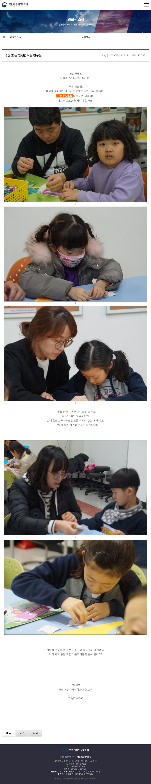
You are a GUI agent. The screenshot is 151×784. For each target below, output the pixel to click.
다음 (35, 733)
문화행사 (86, 37)
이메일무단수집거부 (67, 757)
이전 (22, 733)
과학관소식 (15, 37)
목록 (8, 733)
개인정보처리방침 (84, 757)
